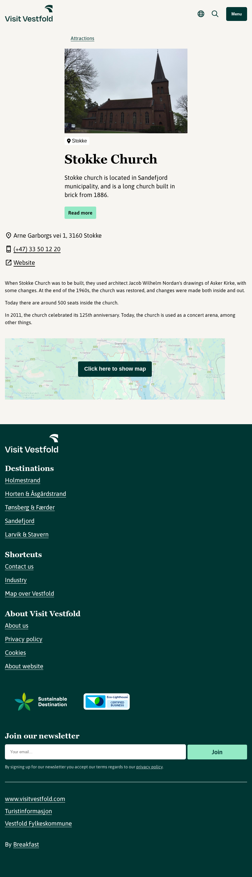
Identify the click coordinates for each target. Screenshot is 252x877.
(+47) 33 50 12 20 (37, 248)
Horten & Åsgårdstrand (35, 493)
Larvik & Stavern (27, 534)
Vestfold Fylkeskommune (38, 823)
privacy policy (149, 766)
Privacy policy (23, 638)
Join (217, 751)
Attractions (82, 38)
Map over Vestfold (29, 593)
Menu (236, 14)
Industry (16, 579)
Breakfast (26, 844)
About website (24, 666)
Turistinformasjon (28, 811)
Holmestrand (22, 480)
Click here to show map (115, 369)
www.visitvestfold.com (35, 798)
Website (24, 262)
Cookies (15, 652)
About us (16, 625)
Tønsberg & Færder (30, 507)
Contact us (19, 566)
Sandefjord (19, 520)
